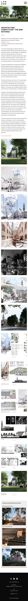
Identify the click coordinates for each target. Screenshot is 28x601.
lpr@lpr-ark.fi (14, 593)
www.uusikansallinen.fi (6, 135)
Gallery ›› (3, 35)
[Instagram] (11, 579)
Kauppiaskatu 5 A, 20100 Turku (14, 586)
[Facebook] (14, 579)
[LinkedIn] (17, 579)
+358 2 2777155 (14, 590)
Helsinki (7, 42)
